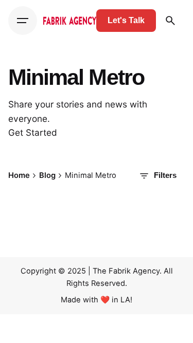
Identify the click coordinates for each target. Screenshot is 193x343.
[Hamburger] (22, 20)
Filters (165, 175)
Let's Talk (126, 20)
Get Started (32, 132)
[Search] (170, 20)
